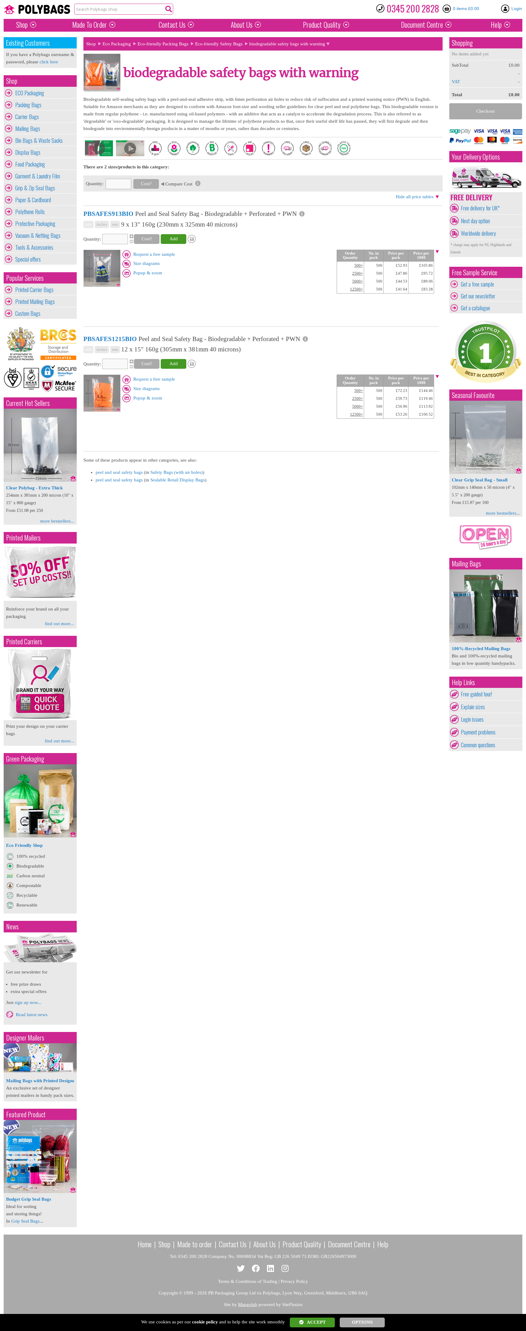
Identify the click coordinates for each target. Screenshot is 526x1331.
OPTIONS (362, 1322)
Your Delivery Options (476, 156)
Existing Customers (28, 43)
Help (496, 24)
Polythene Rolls (30, 211)
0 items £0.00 (466, 8)
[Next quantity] (131, 236)
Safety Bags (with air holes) (176, 472)
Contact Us (172, 24)
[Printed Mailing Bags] (40, 599)
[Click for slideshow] (102, 285)
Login (516, 8)
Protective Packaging (35, 223)
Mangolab (247, 1304)
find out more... (59, 623)
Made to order (194, 1243)
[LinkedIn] (270, 1268)
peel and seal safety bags (119, 472)
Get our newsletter (478, 296)
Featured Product (26, 1114)
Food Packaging (30, 164)
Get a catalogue (475, 308)
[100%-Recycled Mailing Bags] (485, 641)
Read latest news (31, 1014)
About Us (241, 24)
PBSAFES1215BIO (110, 339)
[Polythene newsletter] (40, 947)
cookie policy (205, 1321)
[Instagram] (285, 1268)
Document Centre (349, 1243)
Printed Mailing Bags (35, 301)
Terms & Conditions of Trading (247, 1281)
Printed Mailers (23, 537)
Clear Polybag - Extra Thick (34, 487)
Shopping (462, 43)
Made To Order (89, 24)
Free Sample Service (474, 272)
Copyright (168, 1293)
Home (145, 1243)
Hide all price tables (414, 197)
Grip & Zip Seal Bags (35, 188)
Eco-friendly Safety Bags (219, 43)
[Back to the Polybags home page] (37, 9)
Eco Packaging (117, 43)
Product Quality (301, 1243)
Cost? (146, 183)
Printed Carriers (24, 641)
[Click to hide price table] (437, 252)
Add (174, 238)
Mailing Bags (27, 128)
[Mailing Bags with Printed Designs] (40, 1071)
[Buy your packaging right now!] (485, 549)
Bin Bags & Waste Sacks (39, 140)
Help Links (463, 682)
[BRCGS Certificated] (58, 343)
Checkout (485, 111)
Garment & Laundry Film (37, 176)
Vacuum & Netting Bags (38, 235)
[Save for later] (192, 239)
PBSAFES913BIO (108, 213)
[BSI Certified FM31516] (22, 378)
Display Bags (27, 152)
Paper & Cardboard (33, 199)
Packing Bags (28, 104)
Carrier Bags (27, 116)
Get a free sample (477, 284)
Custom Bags (27, 313)
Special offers (28, 259)
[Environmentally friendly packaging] (40, 835)
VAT (456, 81)
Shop (22, 24)
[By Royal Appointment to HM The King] (22, 343)
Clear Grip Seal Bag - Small (479, 479)
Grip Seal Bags (25, 1221)
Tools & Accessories (34, 247)
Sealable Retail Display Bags (177, 479)
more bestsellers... (57, 521)
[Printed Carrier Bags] (40, 718)
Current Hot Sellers (28, 403)
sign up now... (28, 1002)
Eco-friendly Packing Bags (163, 43)
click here (49, 61)
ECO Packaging (29, 93)
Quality (322, 24)
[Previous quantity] (131, 241)
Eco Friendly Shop (24, 845)
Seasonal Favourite (473, 395)
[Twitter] (241, 1268)
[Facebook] (256, 1268)
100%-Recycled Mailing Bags (481, 648)
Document (422, 24)
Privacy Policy (294, 1281)
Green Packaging (25, 758)
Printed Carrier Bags (34, 289)
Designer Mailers (25, 1037)
